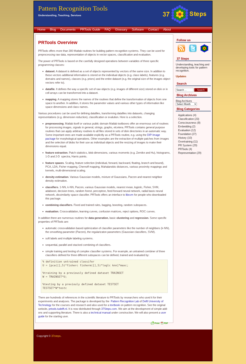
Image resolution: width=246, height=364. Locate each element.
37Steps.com (109, 308)
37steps (56, 335)
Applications (185, 115)
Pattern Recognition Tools (73, 8)
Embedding (184, 126)
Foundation (184, 133)
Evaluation (184, 130)
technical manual (101, 312)
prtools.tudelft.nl (58, 308)
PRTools (183, 149)
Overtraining (185, 141)
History (182, 137)
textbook (115, 305)
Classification (186, 118)
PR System (185, 145)
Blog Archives (184, 100)
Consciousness (187, 122)
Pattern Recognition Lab (125, 301)
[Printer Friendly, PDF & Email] (159, 324)
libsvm (130, 194)
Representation (187, 152)
